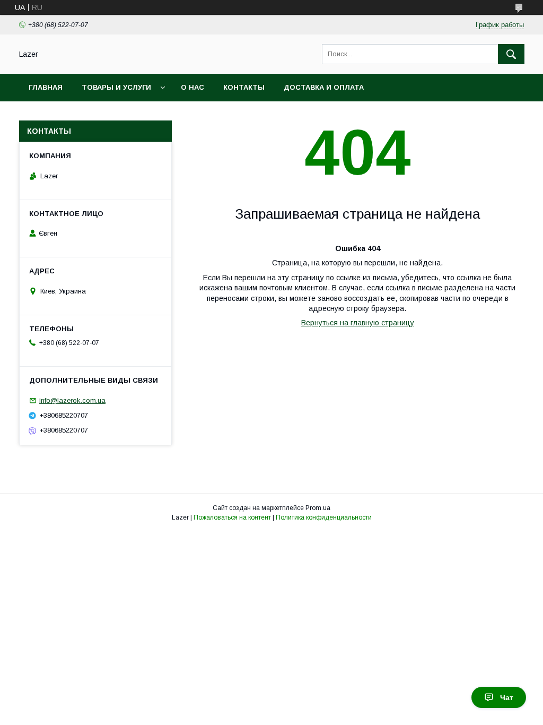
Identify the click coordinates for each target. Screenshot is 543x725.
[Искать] (511, 54)
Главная (46, 87)
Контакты (244, 87)
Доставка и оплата (324, 87)
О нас (192, 87)
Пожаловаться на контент (232, 517)
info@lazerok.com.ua (72, 400)
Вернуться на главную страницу (357, 322)
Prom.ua (317, 508)
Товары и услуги (116, 87)
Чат (506, 697)
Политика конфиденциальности (324, 517)
